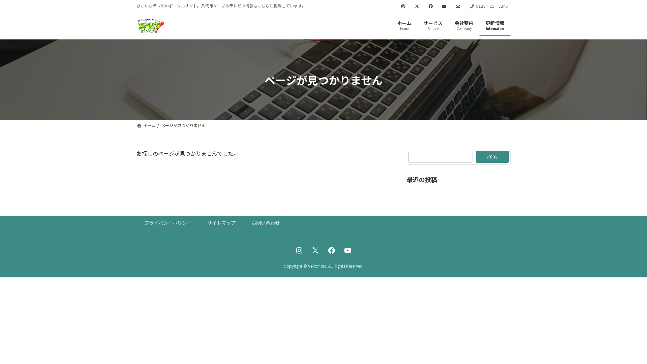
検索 (492, 157)
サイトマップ (221, 222)
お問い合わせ (265, 222)
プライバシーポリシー (167, 222)
